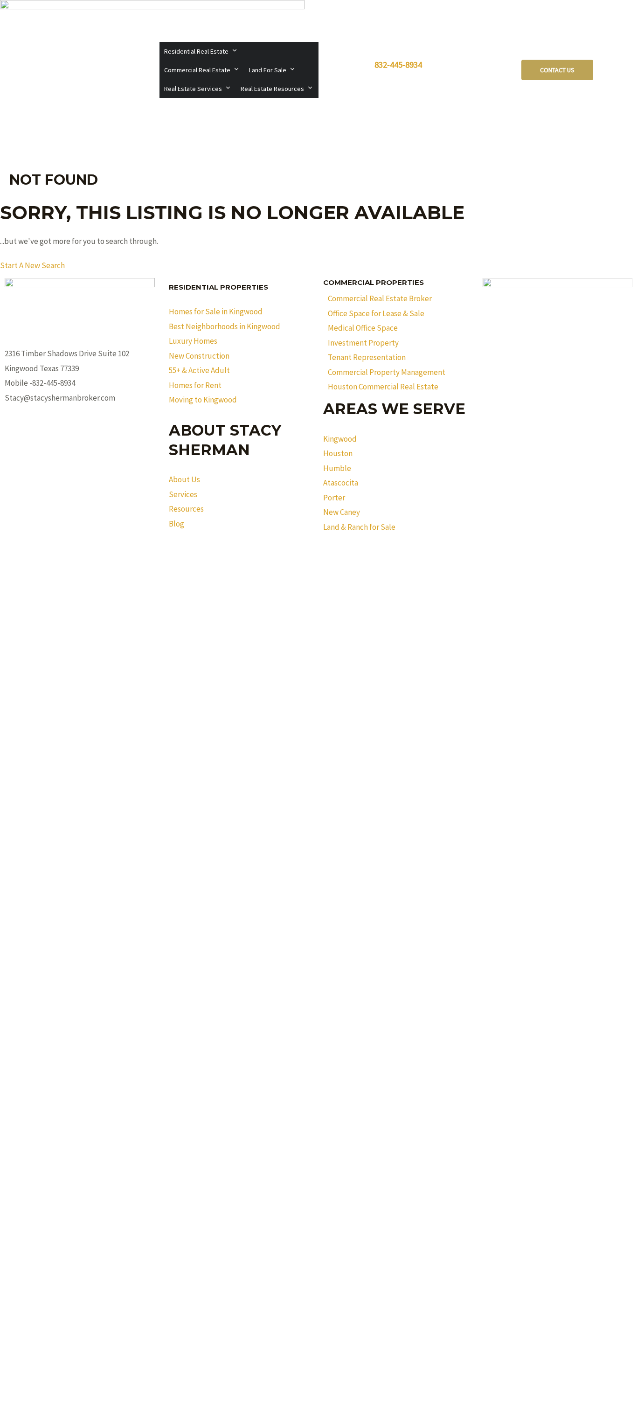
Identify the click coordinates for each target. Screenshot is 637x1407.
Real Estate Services (193, 88)
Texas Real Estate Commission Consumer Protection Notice (318, 567)
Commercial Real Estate (197, 70)
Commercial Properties (373, 282)
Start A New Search (32, 265)
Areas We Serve (394, 409)
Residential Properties (218, 287)
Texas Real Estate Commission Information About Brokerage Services (318, 552)
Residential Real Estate (196, 51)
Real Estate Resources (272, 88)
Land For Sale (267, 70)
